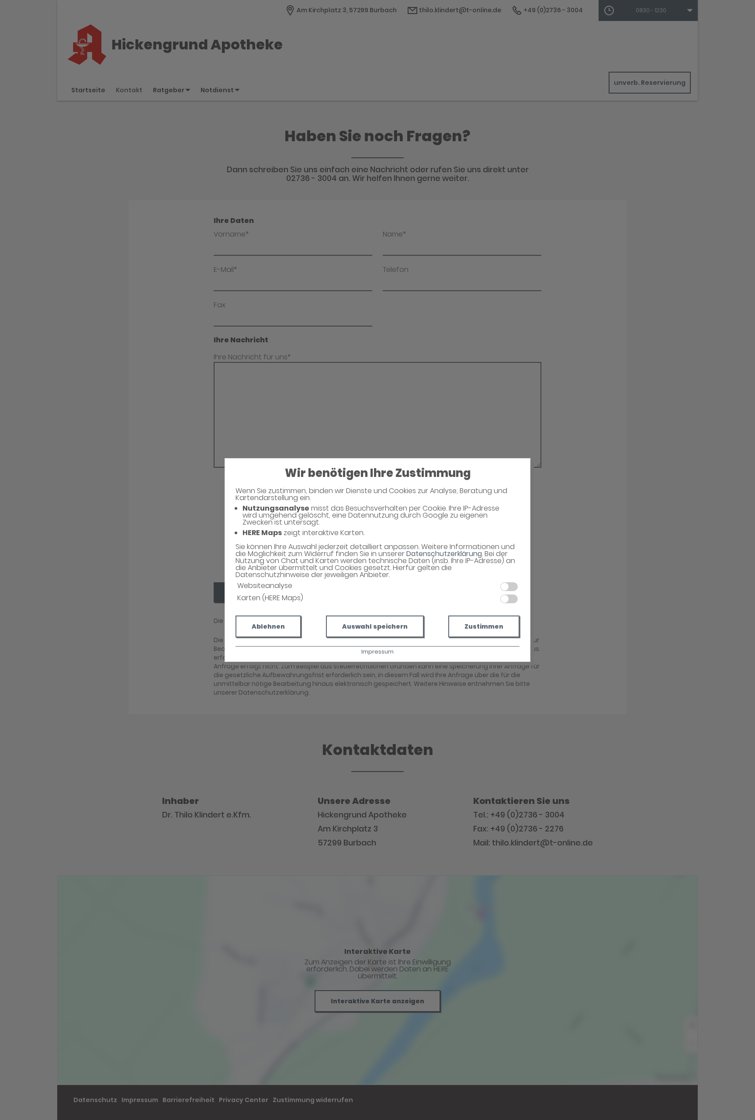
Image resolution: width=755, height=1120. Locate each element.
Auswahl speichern (375, 626)
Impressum (377, 651)
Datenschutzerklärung (444, 554)
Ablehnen (268, 626)
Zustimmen (483, 626)
